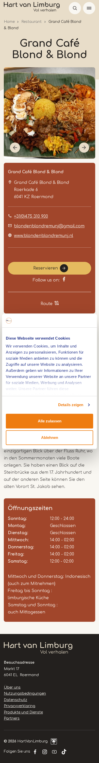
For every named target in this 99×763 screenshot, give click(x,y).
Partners (12, 718)
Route (47, 303)
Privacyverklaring (19, 706)
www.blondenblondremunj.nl (43, 235)
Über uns (12, 687)
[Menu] (89, 8)
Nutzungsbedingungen (25, 693)
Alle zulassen (49, 421)
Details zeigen (70, 405)
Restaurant (31, 22)
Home (9, 22)
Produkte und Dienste (23, 712)
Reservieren (45, 268)
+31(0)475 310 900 (31, 216)
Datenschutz (15, 700)
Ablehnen (49, 437)
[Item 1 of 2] (49, 113)
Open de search (75, 8)
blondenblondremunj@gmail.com (49, 226)
